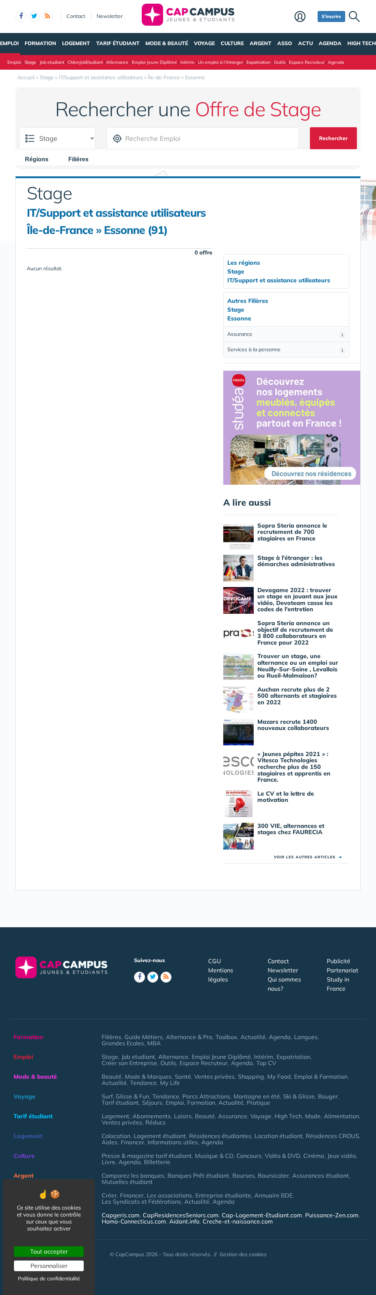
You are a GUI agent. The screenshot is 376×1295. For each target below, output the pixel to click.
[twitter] (34, 16)
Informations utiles (173, 1142)
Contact (75, 16)
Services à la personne (285, 349)
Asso (284, 43)
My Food (279, 1076)
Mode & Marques (148, 1076)
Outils (280, 62)
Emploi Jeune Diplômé (154, 62)
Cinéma (313, 1155)
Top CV (266, 1063)
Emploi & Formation (320, 1076)
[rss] (47, 16)
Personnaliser (49, 1265)
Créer (109, 1195)
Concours (248, 1155)
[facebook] (20, 16)
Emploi (9, 43)
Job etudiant (52, 62)
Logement (76, 43)
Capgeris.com (121, 1215)
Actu (305, 43)
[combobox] (40, 159)
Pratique (258, 1102)
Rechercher (333, 138)
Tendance (143, 1082)
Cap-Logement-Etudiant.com (262, 1215)
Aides (110, 1142)
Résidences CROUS (332, 1136)
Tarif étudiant (118, 43)
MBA (154, 1043)
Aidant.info (184, 1221)
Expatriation (258, 62)
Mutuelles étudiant (127, 1181)
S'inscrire (331, 16)
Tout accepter (49, 1251)
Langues (306, 1037)
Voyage (204, 43)
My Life (170, 1082)
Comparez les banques (133, 1175)
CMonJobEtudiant (85, 62)
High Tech (361, 43)
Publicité (338, 961)
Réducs (155, 1122)
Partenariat (342, 970)
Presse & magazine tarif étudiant (147, 1155)
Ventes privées (214, 1076)
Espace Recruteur (307, 62)
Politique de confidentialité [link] (49, 1278)
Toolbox (226, 1037)
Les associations (169, 1195)
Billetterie (157, 1162)
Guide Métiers (143, 1037)
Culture (232, 43)
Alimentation (341, 1116)
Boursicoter (273, 1175)
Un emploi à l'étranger (220, 62)
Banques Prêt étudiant (198, 1175)
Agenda (330, 43)
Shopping (251, 1076)
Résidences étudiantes (220, 1136)
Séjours (152, 1102)
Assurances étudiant (320, 1175)
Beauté (112, 1076)
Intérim (187, 62)
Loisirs (183, 1116)
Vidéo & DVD (282, 1155)
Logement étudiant (160, 1136)
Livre (108, 1162)
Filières (111, 1037)
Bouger (328, 1096)
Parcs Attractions (206, 1096)
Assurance (285, 334)
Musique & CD (214, 1155)
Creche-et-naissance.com (238, 1221)
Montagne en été (257, 1096)
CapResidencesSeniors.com (180, 1215)
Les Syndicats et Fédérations (141, 1201)
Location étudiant (278, 1136)
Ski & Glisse (299, 1096)
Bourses (243, 1175)
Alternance (117, 62)
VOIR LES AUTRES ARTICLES (308, 857)
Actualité (253, 1037)
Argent (260, 43)
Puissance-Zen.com (331, 1215)
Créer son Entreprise (129, 1063)
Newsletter (110, 16)
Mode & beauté (166, 43)
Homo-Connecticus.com (134, 1221)
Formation (40, 43)
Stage (30, 62)
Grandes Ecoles (123, 1043)
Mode (313, 1116)
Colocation (116, 1136)
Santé (183, 1076)
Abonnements (152, 1116)
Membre (304, 17)
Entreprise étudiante (223, 1195)
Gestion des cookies (243, 1254)
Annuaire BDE (273, 1195)
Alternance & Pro (189, 1037)
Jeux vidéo (342, 1155)
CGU (214, 961)
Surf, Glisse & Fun (125, 1096)
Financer (132, 1142)
